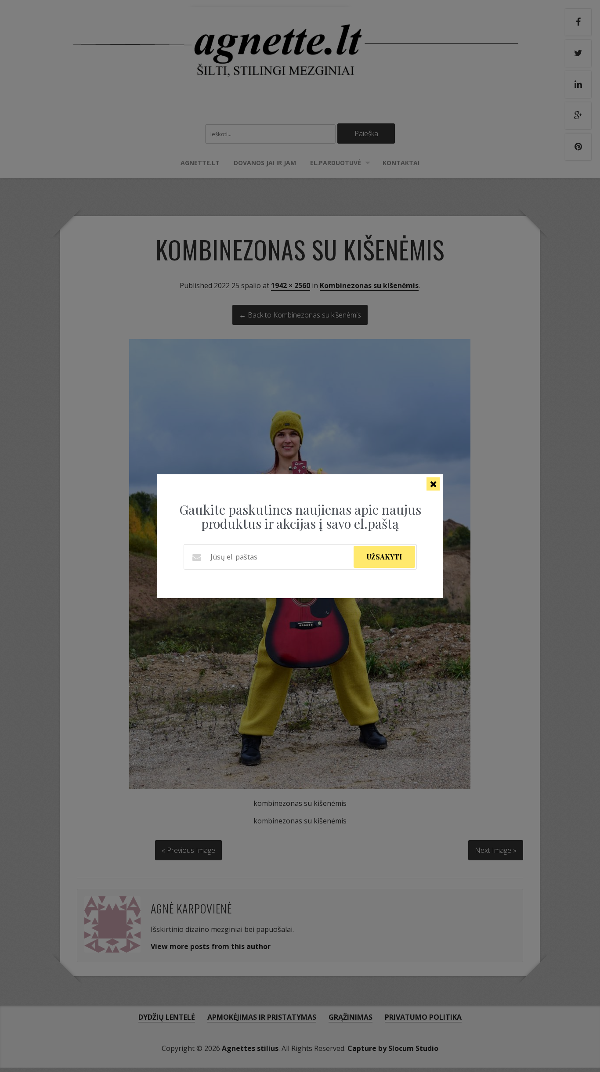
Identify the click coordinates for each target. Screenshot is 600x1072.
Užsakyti (384, 556)
